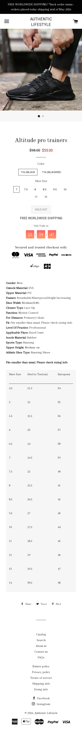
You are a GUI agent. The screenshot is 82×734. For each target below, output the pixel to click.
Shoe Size (41, 181)
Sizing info (41, 689)
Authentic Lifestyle (41, 22)
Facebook (43, 698)
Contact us (41, 651)
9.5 (55, 189)
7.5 (25, 189)
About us (41, 646)
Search (41, 640)
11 (36, 196)
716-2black (28, 172)
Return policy (41, 666)
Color (41, 163)
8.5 (44, 189)
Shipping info (41, 683)
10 (64, 189)
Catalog (41, 634)
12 (45, 196)
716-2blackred (51, 172)
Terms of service (41, 678)
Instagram (43, 704)
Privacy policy (41, 672)
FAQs (41, 657)
